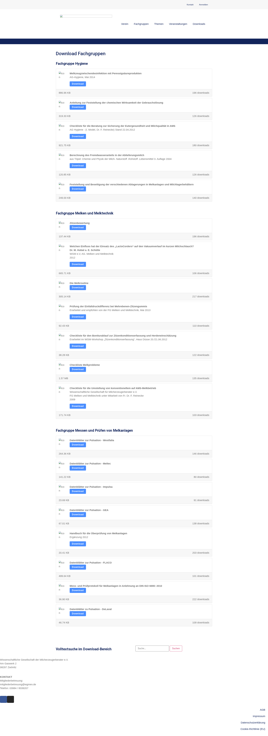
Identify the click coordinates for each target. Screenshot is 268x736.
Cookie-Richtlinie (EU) (253, 729)
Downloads (199, 24)
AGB (262, 709)
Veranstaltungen (178, 24)
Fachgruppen (141, 24)
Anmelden (203, 4)
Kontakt (190, 4)
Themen (158, 24)
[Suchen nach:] (152, 648)
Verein (124, 24)
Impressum (259, 716)
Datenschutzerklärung (253, 722)
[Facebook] (3, 699)
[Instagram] (10, 699)
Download (78, 84)
